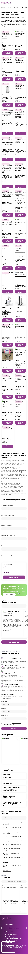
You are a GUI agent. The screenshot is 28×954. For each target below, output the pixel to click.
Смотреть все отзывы (14, 606)
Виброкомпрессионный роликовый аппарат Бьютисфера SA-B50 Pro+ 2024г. (7, 122)
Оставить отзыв (14, 642)
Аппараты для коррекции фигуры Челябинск (12, 861)
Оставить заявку (14, 577)
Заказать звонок (14, 928)
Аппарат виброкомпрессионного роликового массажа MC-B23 (20, 151)
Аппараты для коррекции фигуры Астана (14, 841)
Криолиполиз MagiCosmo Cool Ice (7, 439)
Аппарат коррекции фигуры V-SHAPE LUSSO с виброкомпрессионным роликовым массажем (20, 124)
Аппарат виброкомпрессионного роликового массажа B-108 (20, 96)
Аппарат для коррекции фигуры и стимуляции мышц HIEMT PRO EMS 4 (7, 204)
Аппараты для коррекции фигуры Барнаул (12, 849)
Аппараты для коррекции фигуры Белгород (12, 853)
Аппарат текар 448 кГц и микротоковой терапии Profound (20, 70)
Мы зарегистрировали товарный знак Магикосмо (10, 900)
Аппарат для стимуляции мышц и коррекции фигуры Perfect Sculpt (20, 309)
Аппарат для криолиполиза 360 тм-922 (6, 258)
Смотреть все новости (14, 881)
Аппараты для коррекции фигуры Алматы (12, 828)
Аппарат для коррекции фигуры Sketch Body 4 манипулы (19, 44)
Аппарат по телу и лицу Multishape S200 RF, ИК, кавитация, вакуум (7, 70)
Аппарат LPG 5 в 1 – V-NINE (7, 284)
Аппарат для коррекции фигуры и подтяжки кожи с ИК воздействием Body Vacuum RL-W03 (7, 178)
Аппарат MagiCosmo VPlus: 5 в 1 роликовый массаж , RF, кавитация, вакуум (20, 259)
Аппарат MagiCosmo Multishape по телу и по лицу (7, 414)
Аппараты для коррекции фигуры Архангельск (12, 832)
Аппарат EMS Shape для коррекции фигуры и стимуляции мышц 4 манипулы (20, 178)
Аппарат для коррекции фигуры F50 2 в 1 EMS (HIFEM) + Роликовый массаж (7, 96)
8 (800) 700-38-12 (6, 494)
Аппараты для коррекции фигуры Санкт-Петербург (14, 823)
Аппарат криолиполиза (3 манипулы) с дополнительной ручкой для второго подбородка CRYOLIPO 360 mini (7, 311)
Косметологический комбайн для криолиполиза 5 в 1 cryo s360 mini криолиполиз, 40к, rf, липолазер (20, 205)
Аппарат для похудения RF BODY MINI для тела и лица (20, 285)
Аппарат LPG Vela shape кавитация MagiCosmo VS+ (6, 337)
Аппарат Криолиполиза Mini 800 (20, 337)
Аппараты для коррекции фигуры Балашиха (12, 844)
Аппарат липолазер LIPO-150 (7, 361)
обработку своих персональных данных (12, 723)
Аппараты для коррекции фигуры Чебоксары (12, 866)
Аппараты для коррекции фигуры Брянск (14, 857)
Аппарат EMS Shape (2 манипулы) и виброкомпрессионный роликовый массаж (7, 151)
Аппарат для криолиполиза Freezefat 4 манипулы (18, 414)
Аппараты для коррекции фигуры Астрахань (12, 837)
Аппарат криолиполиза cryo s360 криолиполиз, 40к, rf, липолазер (7, 232)
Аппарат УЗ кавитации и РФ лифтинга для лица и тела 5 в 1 (7, 388)
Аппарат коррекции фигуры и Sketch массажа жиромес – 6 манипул (7, 44)
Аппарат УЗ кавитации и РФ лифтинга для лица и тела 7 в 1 (20, 232)
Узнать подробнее (9, 594)
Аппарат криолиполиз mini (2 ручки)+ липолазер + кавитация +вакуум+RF (20, 363)
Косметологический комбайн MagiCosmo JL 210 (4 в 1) (20, 388)
